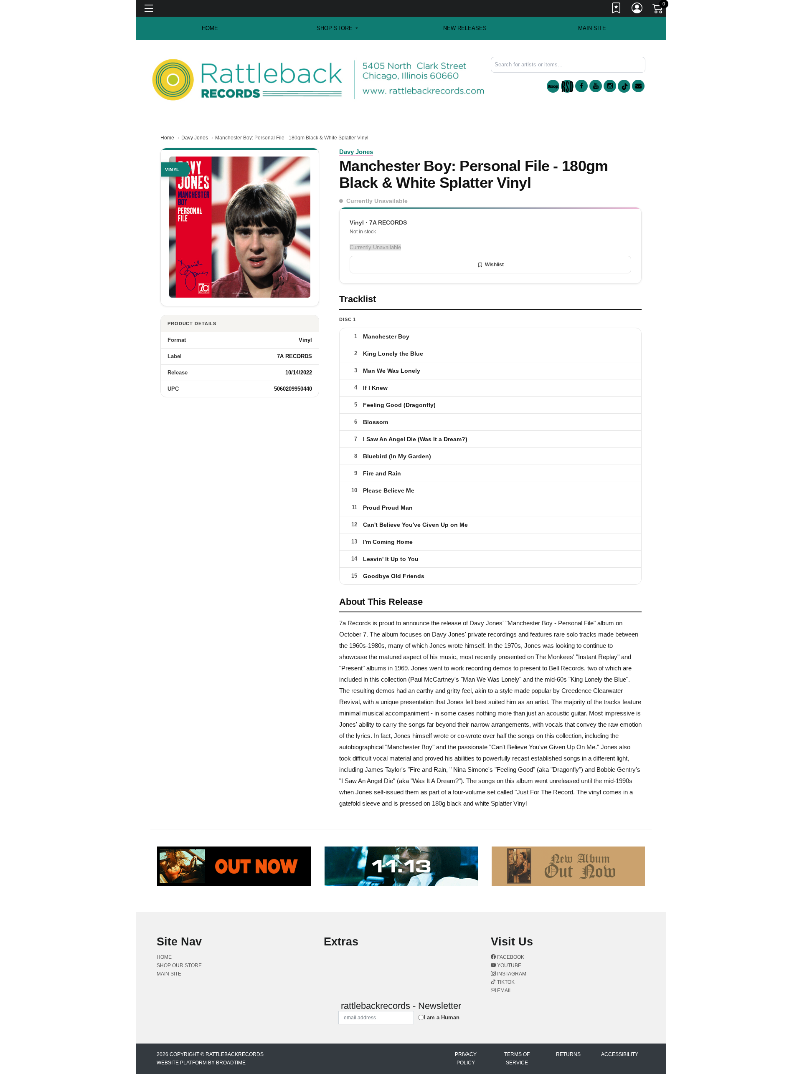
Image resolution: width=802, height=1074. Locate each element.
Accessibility (619, 1054)
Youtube (508, 965)
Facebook (510, 957)
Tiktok (505, 982)
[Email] (638, 86)
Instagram (511, 974)
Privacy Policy (466, 1058)
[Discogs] (553, 86)
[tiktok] (624, 86)
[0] (658, 10)
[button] (337, 28)
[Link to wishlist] (616, 9)
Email (504, 990)
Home (167, 138)
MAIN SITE (592, 28)
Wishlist (494, 265)
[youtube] (596, 86)
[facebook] (581, 86)
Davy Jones (194, 138)
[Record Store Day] (567, 86)
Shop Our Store (179, 965)
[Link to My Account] (637, 9)
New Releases (465, 28)
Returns (568, 1054)
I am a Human (441, 1017)
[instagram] (610, 86)
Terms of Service (517, 1058)
